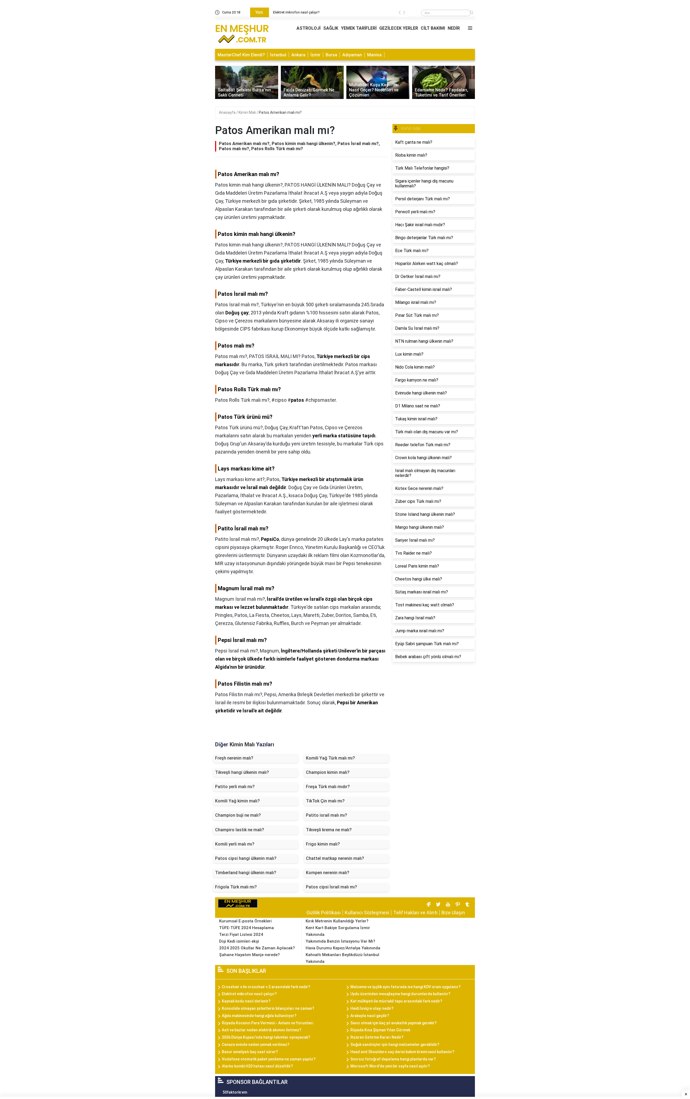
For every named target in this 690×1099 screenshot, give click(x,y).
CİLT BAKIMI (433, 28)
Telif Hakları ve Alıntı (415, 912)
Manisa (374, 54)
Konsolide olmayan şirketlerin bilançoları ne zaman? (268, 1008)
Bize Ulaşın (453, 912)
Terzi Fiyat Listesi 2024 (241, 934)
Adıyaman (352, 54)
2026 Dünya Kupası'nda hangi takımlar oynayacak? (266, 1037)
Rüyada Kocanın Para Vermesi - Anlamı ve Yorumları (267, 1023)
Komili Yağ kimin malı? (237, 800)
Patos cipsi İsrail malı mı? (331, 886)
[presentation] (400, 13)
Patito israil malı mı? (326, 815)
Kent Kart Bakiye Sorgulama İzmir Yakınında (338, 931)
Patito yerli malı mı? (235, 786)
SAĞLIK (330, 28)
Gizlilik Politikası (323, 912)
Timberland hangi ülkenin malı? (245, 872)
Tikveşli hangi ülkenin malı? (242, 772)
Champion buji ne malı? (238, 815)
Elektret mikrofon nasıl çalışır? (296, 12)
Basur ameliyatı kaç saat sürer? (250, 1052)
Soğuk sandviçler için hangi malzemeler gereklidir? (394, 1044)
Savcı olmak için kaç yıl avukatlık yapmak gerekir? (393, 1023)
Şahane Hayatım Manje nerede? (249, 954)
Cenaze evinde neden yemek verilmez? (255, 1044)
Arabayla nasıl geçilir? (369, 1016)
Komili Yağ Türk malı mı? (330, 758)
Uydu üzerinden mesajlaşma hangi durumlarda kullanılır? (400, 994)
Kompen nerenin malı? (327, 872)
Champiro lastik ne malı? (239, 829)
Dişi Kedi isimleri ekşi (239, 941)
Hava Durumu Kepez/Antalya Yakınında (343, 948)
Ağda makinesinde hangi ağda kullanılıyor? (259, 1016)
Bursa (331, 54)
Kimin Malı (248, 112)
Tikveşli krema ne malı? (329, 829)
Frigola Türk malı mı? (236, 886)
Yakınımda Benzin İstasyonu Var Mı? (340, 941)
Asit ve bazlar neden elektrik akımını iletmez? (261, 1030)
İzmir (315, 54)
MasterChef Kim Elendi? (241, 54)
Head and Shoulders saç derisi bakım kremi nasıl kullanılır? (402, 1052)
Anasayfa (227, 112)
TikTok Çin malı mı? (325, 800)
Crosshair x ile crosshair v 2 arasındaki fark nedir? (266, 987)
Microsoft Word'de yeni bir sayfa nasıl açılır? (390, 1066)
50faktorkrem (235, 1092)
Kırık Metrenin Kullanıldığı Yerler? (337, 921)
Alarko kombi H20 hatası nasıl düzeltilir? (257, 1066)
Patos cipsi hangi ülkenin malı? (246, 858)
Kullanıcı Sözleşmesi (367, 912)
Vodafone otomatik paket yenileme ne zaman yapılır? (269, 1059)
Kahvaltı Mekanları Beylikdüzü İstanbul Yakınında (342, 958)
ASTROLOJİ (308, 28)
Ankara (298, 54)
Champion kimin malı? (328, 772)
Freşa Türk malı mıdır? (328, 786)
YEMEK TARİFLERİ (359, 28)
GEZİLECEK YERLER (398, 28)
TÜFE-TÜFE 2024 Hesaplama (246, 927)
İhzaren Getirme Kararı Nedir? (376, 1037)
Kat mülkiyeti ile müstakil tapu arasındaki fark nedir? (396, 1001)
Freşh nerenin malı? (234, 758)
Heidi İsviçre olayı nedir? (372, 1008)
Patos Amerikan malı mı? (280, 112)
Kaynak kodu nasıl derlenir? (246, 1001)
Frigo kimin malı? (323, 844)
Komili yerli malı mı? (234, 844)
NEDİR (454, 28)
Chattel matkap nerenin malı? (335, 858)
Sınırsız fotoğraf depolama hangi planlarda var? (393, 1059)
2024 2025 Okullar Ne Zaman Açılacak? (257, 948)
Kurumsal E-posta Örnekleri (245, 921)
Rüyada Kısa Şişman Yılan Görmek (380, 1030)
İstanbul (278, 54)
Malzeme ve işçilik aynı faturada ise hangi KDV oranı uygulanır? (405, 987)
